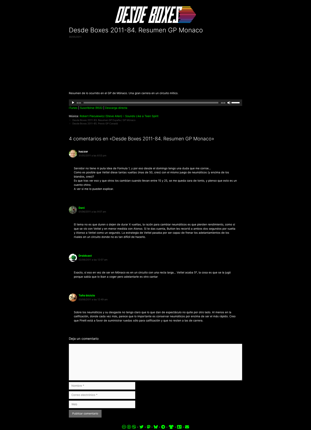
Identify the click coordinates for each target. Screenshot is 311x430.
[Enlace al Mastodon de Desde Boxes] (148, 427)
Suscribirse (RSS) (91, 107)
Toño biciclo (87, 295)
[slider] (236, 102)
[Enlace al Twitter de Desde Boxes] (141, 427)
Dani (82, 207)
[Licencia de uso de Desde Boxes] (129, 427)
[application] (155, 102)
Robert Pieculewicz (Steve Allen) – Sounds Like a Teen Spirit (119, 116)
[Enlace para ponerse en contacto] (187, 427)
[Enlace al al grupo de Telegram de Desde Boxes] (163, 427)
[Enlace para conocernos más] (179, 427)
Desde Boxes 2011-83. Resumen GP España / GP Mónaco (104, 120)
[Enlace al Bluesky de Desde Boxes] (156, 427)
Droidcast (85, 255)
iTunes (73, 107)
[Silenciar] (228, 102)
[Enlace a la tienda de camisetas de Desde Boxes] (171, 427)
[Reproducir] (73, 102)
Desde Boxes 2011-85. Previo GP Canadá (95, 123)
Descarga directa (116, 107)
